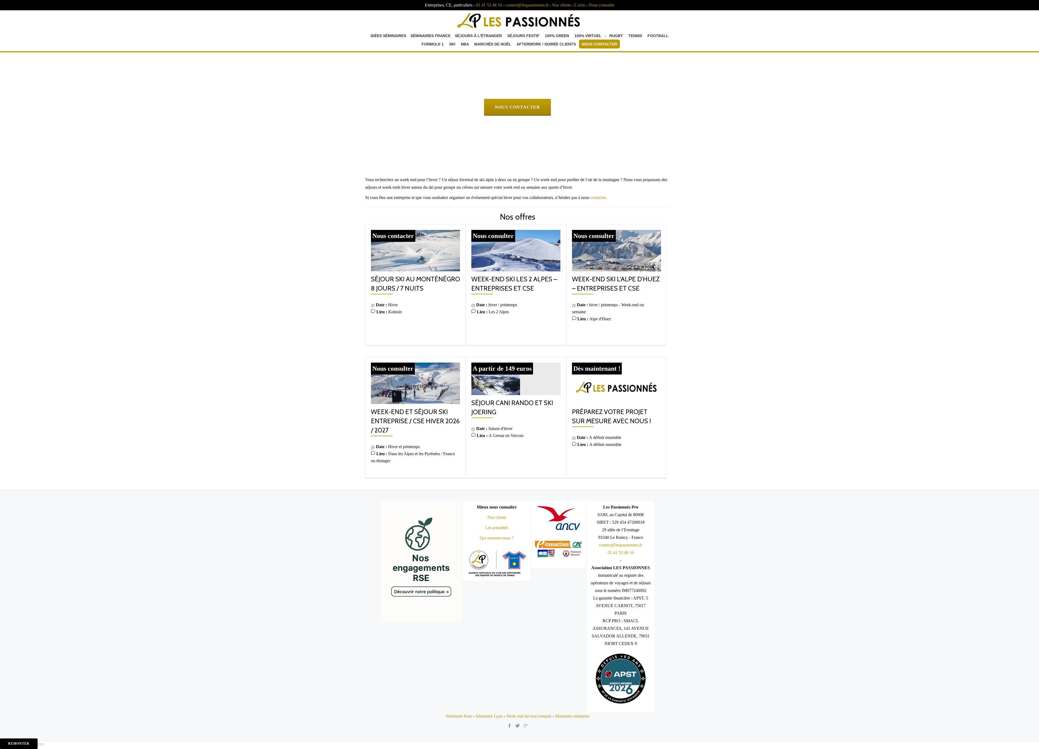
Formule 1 (433, 44)
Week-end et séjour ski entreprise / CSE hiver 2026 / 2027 (415, 421)
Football (658, 36)
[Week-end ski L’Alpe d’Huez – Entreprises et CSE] (616, 250)
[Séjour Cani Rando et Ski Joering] (495, 378)
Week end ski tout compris (528, 716)
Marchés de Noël (492, 44)
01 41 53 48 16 (489, 5)
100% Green (557, 36)
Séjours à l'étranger (478, 36)
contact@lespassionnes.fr (526, 5)
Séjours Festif (523, 36)
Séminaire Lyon (489, 716)
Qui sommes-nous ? (497, 538)
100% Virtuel (587, 36)
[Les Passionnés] (519, 19)
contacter (598, 197)
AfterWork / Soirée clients (546, 44)
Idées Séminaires (388, 36)
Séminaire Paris (459, 716)
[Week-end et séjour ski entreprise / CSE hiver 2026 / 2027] (415, 382)
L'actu (579, 5)
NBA (465, 44)
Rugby (616, 36)
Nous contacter (599, 44)
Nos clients (561, 5)
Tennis (635, 36)
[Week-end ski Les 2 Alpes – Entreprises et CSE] (515, 250)
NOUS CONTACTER (523, 107)
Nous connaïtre (601, 5)
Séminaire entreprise (572, 716)
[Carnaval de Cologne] (616, 382)
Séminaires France (430, 36)
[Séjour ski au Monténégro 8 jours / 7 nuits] (415, 250)
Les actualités (496, 527)
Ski (452, 44)
